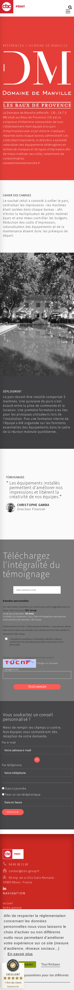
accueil (8, 903)
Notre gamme (12, 908)
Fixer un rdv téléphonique (23, 794)
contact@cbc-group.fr (24, 871)
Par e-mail (9, 742)
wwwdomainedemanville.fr (21, 163)
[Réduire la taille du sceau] (22, 965)
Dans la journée (16, 788)
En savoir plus (20, 954)
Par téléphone (12, 765)
